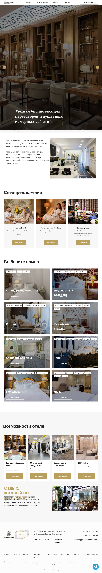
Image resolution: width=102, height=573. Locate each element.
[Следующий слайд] (97, 268)
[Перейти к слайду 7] (52, 529)
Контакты (67, 2)
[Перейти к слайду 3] (45, 529)
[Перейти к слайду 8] (54, 529)
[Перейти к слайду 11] (60, 529)
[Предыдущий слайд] (4, 268)
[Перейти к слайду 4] (47, 529)
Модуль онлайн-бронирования (13, 533)
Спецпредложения (42, 2)
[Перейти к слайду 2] (43, 529)
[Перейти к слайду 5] (49, 529)
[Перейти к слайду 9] (56, 529)
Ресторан (56, 2)
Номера (28, 2)
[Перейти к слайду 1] (41, 529)
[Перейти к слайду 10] (58, 529)
